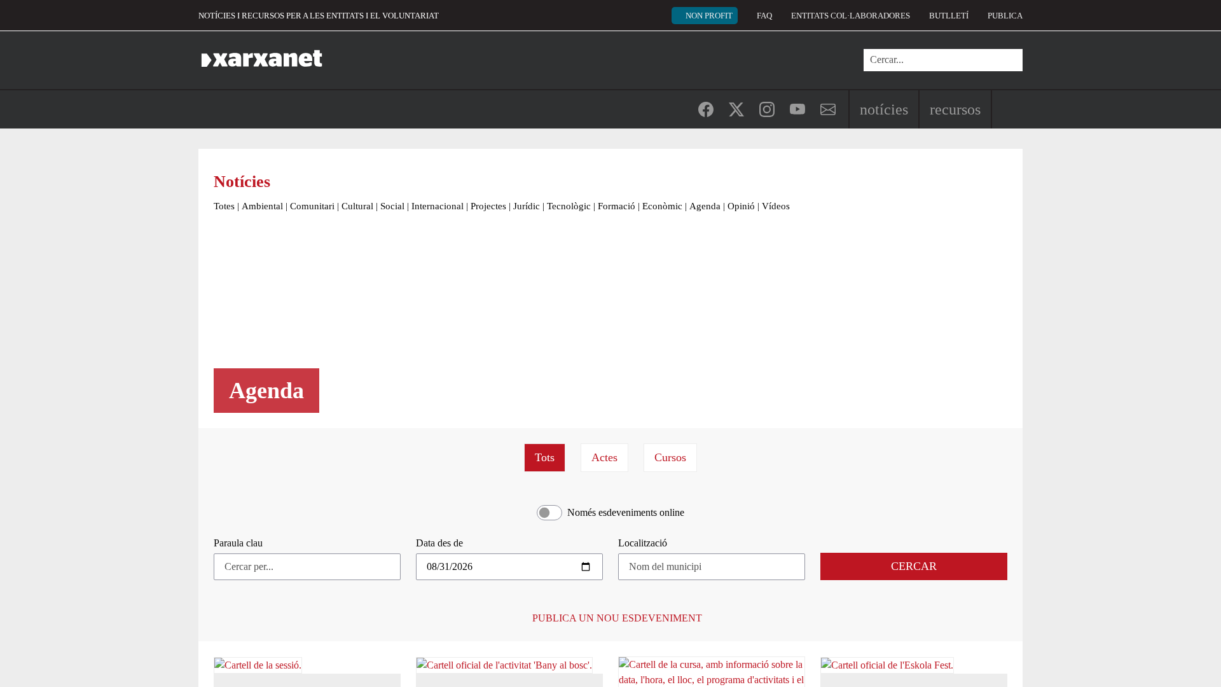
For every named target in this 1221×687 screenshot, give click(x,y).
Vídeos (776, 206)
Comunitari (312, 206)
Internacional (437, 206)
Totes (224, 206)
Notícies (884, 109)
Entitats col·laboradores (850, 15)
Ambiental (262, 206)
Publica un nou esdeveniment (616, 618)
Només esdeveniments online (625, 512)
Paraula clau (238, 543)
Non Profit (709, 15)
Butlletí (949, 15)
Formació (616, 206)
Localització (642, 543)
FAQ (764, 15)
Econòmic (662, 206)
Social (392, 206)
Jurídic (526, 206)
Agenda (705, 206)
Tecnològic (569, 206)
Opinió (741, 206)
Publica (1005, 15)
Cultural (357, 206)
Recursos (955, 109)
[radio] (544, 457)
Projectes (488, 206)
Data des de (439, 543)
